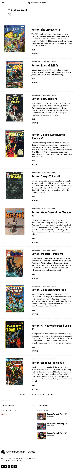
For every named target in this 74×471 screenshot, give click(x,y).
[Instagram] (9, 466)
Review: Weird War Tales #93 (48, 362)
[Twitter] (5, 466)
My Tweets (5, 414)
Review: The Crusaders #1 (46, 29)
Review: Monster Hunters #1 (47, 254)
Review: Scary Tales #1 (44, 98)
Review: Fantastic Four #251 (57, 414)
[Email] (15, 466)
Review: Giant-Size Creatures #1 (50, 289)
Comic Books (52, 26)
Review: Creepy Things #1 (46, 176)
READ (33, 50)
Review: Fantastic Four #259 (57, 433)
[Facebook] (2, 466)
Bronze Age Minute (39, 26)
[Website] (9, 14)
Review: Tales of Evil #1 (45, 65)
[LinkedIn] (12, 466)
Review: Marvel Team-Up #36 (57, 424)
